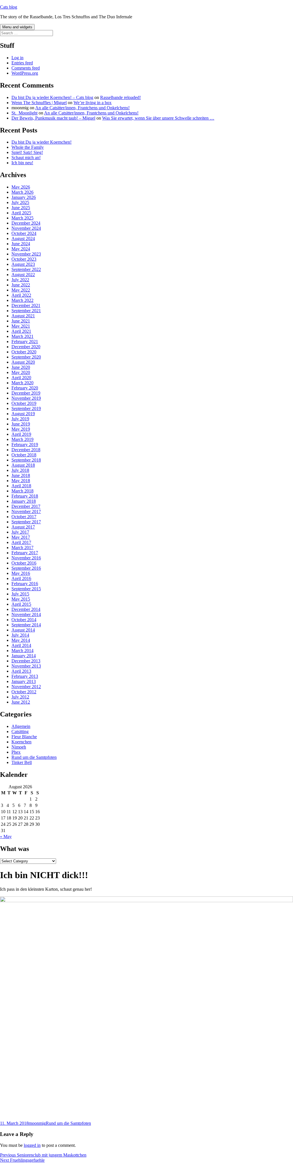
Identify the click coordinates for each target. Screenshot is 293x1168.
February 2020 (24, 387)
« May (6, 836)
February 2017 (24, 552)
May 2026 (20, 187)
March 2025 (22, 217)
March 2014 (22, 650)
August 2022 (23, 274)
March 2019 (22, 439)
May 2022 (20, 290)
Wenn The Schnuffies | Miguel (39, 102)
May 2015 (20, 599)
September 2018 (26, 460)
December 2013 (25, 660)
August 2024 (23, 238)
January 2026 (23, 197)
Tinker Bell (21, 762)
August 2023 (23, 264)
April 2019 (21, 434)
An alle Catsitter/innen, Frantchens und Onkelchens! (82, 107)
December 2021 (25, 305)
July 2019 (20, 418)
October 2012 (23, 691)
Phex (16, 752)
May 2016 (20, 573)
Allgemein (20, 726)
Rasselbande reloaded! (120, 97)
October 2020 (23, 351)
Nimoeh (18, 747)
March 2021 (22, 336)
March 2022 (22, 300)
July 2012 (20, 696)
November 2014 (26, 614)
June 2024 (20, 243)
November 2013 (26, 666)
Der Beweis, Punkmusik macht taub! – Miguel (53, 118)
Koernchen (21, 741)
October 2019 (23, 403)
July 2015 (20, 593)
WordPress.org (24, 73)
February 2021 (24, 341)
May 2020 (20, 372)
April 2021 (21, 331)
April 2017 (21, 542)
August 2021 (23, 315)
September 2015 (26, 588)
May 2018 (20, 480)
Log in (17, 57)
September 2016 (26, 568)
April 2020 (21, 377)
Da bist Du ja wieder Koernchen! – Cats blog (52, 97)
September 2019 (26, 408)
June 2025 (20, 207)
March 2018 (22, 490)
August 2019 (23, 413)
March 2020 (22, 382)
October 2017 (23, 516)
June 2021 (20, 320)
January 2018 (23, 501)
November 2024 (26, 228)
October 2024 (23, 233)
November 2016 (26, 557)
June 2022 (20, 284)
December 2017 (25, 506)
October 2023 (23, 259)
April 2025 (21, 212)
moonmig (37, 1123)
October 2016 (23, 563)
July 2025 (20, 202)
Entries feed (22, 62)
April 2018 (21, 485)
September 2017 (26, 521)
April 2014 (21, 645)
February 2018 (24, 496)
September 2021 (26, 310)
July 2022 (20, 279)
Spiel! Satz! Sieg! (27, 152)
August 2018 (23, 465)
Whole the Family (27, 147)
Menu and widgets (17, 27)
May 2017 (20, 537)
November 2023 (26, 254)
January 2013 (23, 681)
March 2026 (22, 192)
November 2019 (26, 398)
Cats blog (8, 7)
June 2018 (20, 475)
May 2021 (20, 326)
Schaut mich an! (26, 157)
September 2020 (26, 357)
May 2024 (20, 248)
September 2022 (26, 269)
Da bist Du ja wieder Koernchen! (41, 142)
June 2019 (20, 423)
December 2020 (25, 346)
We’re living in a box (93, 102)
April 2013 (21, 671)
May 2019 (20, 429)
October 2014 (23, 619)
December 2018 (25, 449)
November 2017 (26, 511)
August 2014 (23, 629)
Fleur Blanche (24, 736)
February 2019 (24, 444)
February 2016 (24, 583)
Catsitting (20, 731)
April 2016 (21, 578)
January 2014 (23, 655)
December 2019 (25, 393)
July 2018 (20, 470)
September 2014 (26, 624)
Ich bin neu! (22, 162)
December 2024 (25, 223)
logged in (32, 1145)
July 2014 (20, 635)
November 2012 (26, 686)
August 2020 (23, 362)
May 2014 (20, 640)
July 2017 (20, 532)
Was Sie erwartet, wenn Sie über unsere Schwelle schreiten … (158, 118)
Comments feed (25, 68)
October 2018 (23, 454)
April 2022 (21, 295)
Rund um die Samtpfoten (34, 757)
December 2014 (25, 609)
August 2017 (23, 526)
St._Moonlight (24, 112)
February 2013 (24, 676)
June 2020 (20, 367)
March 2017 (22, 547)
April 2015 (21, 604)
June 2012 (20, 702)
